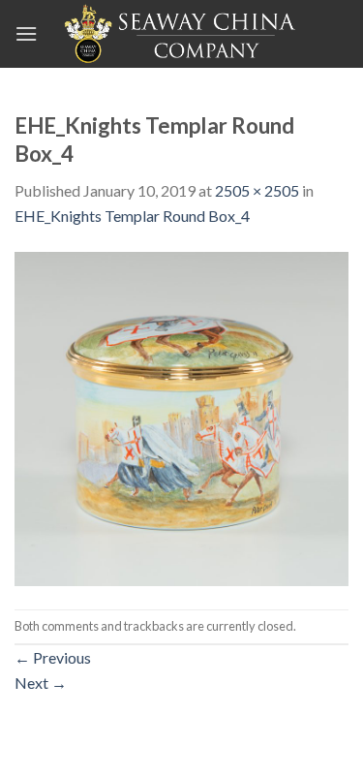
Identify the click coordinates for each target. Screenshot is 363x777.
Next (41, 682)
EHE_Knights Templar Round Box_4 (132, 215)
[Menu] (26, 33)
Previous (53, 657)
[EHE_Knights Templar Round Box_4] (181, 416)
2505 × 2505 (257, 190)
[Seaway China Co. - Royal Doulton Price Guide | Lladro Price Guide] (182, 34)
